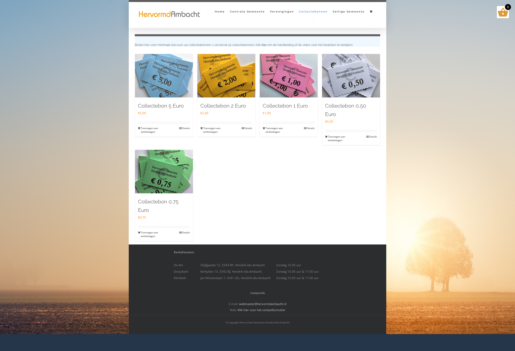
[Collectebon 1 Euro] (289, 75)
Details (186, 128)
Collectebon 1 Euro (285, 106)
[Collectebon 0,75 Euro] (164, 171)
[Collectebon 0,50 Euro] (351, 75)
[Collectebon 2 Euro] (226, 75)
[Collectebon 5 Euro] (164, 75)
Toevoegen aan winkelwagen (149, 130)
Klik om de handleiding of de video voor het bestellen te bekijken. (304, 45)
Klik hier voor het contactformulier (261, 310)
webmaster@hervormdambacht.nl (262, 304)
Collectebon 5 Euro (161, 106)
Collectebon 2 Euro (223, 106)
